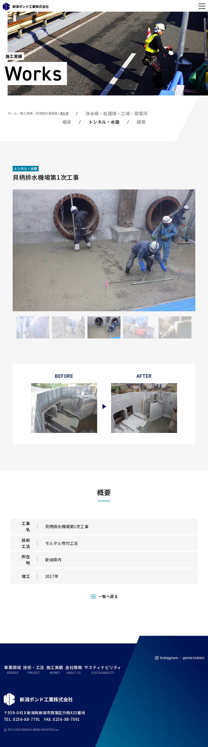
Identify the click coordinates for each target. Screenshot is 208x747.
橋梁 (66, 122)
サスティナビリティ (102, 667)
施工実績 (26, 113)
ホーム (12, 113)
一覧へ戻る (108, 596)
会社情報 (73, 667)
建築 (141, 122)
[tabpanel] (104, 250)
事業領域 (12, 667)
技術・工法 (33, 667)
